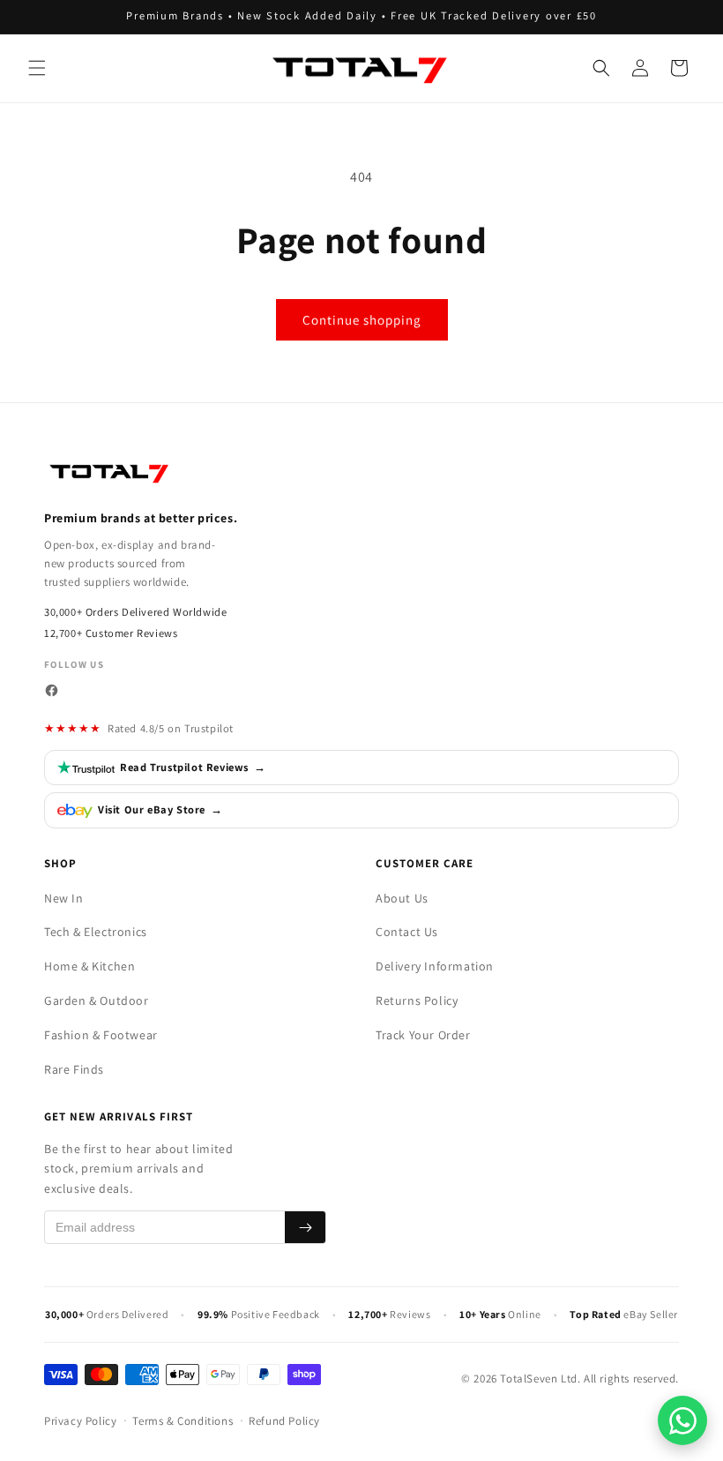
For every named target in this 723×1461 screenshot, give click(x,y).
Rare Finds (74, 1069)
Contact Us (407, 932)
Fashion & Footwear (101, 1035)
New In (64, 898)
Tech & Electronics (95, 932)
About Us (402, 898)
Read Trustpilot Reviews (192, 767)
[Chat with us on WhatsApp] (682, 1420)
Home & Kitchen (89, 966)
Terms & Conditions (182, 1420)
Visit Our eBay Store (160, 809)
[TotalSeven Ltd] (110, 472)
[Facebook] (51, 690)
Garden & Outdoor (96, 1000)
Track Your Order (423, 1035)
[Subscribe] (305, 1227)
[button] (37, 68)
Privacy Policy (80, 1420)
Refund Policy (284, 1420)
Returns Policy (417, 1000)
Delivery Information (435, 966)
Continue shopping (361, 319)
